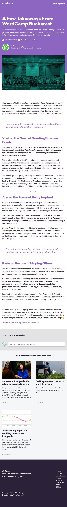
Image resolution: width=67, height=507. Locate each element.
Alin (3, 103)
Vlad (16, 103)
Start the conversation (28, 40)
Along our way (23, 46)
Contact (59, 473)
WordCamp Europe (32, 150)
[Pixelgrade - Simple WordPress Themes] (59, 3)
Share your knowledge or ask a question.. (22, 344)
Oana (15, 46)
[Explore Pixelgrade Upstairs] (8, 3)
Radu (8, 103)
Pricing (58, 471)
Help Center (60, 476)
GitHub (58, 487)
